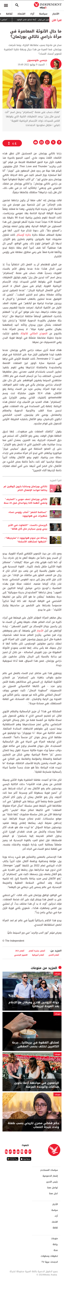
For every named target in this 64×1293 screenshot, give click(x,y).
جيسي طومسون (37, 60)
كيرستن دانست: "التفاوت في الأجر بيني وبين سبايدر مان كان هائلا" (27, 527)
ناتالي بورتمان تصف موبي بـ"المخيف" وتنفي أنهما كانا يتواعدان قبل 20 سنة (25, 501)
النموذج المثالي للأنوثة (34, 333)
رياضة (55, 1244)
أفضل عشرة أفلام (37, 950)
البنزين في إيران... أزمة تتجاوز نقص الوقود (42, 19)
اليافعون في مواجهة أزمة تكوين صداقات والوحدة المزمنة (36, 1085)
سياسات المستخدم (49, 1170)
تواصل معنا (52, 1187)
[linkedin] (14, 1151)
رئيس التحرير (52, 1182)
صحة (56, 1250)
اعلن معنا (53, 1193)
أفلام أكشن (53, 954)
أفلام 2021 (19, 950)
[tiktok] (10, 1151)
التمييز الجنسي (20, 954)
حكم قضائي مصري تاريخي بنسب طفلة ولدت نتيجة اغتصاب (33, 1125)
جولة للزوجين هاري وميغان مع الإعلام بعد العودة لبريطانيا (34, 1004)
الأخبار (55, 14)
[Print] (35, 142)
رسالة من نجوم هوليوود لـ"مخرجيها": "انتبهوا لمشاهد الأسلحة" (26, 540)
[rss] (6, 1151)
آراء (32, 14)
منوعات (36, 968)
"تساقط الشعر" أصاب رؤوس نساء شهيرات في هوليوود (28, 514)
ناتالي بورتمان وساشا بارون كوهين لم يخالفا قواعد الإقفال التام (25, 488)
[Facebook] (30, 1151)
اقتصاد (21, 14)
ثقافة (9, 14)
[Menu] (6, 5)
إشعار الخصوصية (50, 1176)
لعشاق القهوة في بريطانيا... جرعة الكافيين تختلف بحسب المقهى (35, 1044)
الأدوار (40, 630)
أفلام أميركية (38, 954)
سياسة (43, 14)
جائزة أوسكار (24, 234)
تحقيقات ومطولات (49, 1256)
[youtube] (18, 1151)
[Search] (17, 5)
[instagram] (22, 1151)
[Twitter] (26, 1151)
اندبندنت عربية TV (49, 1262)
